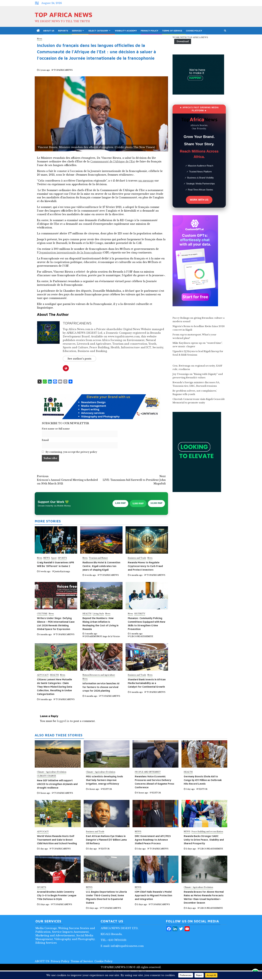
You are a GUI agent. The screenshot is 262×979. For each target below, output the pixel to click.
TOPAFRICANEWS (63, 70)
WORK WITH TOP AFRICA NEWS (190, 37)
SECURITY (139, 614)
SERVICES (77, 30)
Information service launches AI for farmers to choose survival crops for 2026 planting (100, 687)
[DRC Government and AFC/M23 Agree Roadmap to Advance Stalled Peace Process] (155, 813)
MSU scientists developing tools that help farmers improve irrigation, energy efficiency (104, 780)
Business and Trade (137, 558)
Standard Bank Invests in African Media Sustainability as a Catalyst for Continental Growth (147, 683)
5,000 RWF (138, 503)
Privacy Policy (149, 30)
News (39, 39)
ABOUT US (48, 30)
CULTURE (42, 614)
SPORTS (62, 558)
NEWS (46, 558)
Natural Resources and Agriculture (98, 675)
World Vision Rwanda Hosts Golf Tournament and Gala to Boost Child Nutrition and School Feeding (57, 840)
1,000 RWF (120, 503)
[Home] (38, 31)
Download (183, 41)
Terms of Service (172, 30)
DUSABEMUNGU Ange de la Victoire (102, 636)
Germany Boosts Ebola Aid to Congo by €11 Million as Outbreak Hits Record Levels (203, 780)
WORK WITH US (199, 200)
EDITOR (107, 789)
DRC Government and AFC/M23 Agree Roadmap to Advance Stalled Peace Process (153, 840)
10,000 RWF (156, 503)
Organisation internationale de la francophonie (70, 252)
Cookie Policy (194, 30)
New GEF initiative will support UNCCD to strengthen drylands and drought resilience (57, 784)
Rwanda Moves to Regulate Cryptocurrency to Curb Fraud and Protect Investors (145, 566)
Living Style (98, 614)
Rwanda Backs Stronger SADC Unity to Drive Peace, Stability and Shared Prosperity (204, 840)
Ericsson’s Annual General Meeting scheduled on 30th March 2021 (67, 480)
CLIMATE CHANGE (46, 776)
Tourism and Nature (98, 558)
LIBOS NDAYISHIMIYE (141, 636)
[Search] (225, 31)
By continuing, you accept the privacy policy (71, 452)
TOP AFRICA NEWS (63, 14)
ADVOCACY (43, 675)
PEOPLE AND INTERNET (148, 772)
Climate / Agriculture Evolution (51, 772)
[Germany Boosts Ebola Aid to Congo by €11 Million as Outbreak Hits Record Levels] (204, 754)
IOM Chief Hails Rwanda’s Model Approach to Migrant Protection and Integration (153, 895)
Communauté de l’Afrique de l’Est (112, 161)
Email (45, 440)
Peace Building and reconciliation (207, 831)
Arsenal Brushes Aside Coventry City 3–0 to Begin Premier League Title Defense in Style (56, 895)
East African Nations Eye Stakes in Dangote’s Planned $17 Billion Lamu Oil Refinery (106, 840)
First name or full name (56, 428)
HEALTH (86, 614)
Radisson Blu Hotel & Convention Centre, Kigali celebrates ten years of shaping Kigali (101, 566)
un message (146, 180)
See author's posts (79, 358)
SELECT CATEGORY (98, 30)
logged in (63, 721)
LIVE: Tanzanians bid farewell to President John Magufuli (134, 480)
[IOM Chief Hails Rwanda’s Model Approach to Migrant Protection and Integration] (155, 869)
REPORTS (63, 30)
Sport (54, 558)
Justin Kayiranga (62, 571)
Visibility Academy (126, 30)
